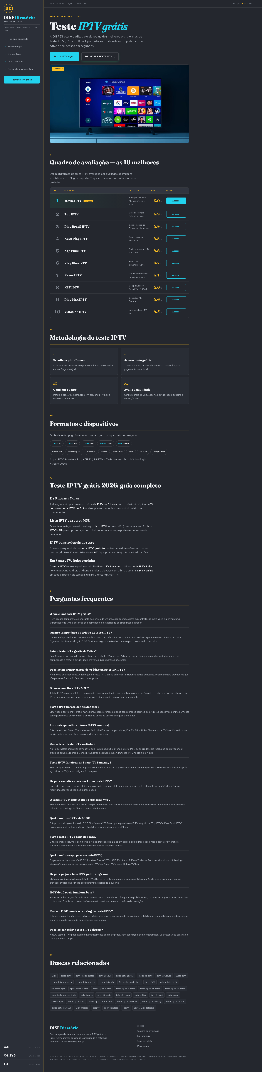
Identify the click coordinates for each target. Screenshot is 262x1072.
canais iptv (57, 1001)
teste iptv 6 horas (125, 988)
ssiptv (96, 1008)
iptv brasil (157, 995)
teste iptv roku (76, 1001)
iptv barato (86, 995)
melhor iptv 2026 (168, 982)
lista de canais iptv (129, 982)
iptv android (82, 1008)
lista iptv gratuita (62, 982)
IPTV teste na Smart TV (104, 574)
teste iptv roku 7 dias (100, 1001)
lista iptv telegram (144, 1008)
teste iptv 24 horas (150, 988)
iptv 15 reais (123, 995)
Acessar (176, 200)
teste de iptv (145, 976)
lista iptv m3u (106, 982)
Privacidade (143, 1046)
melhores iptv (58, 988)
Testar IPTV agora (64, 56)
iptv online (140, 995)
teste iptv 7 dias (102, 988)
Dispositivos (15, 53)
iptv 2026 (150, 982)
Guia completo (16, 61)
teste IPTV (138, 566)
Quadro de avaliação (148, 1030)
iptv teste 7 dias (79, 988)
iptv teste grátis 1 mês (64, 995)
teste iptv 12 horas (175, 988)
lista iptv (181, 976)
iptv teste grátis (85, 976)
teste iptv (66, 976)
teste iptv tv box (175, 1001)
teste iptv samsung (151, 1001)
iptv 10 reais (104, 995)
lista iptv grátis (86, 982)
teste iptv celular (61, 1008)
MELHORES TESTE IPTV (100, 56)
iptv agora (173, 995)
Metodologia (15, 46)
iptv (54, 976)
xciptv (126, 1008)
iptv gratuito (164, 976)
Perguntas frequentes (20, 68)
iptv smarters (111, 1008)
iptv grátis (105, 976)
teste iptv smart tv (127, 1001)
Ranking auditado (18, 38)
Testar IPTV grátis (21, 79)
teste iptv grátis (125, 976)
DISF (19, 18)
